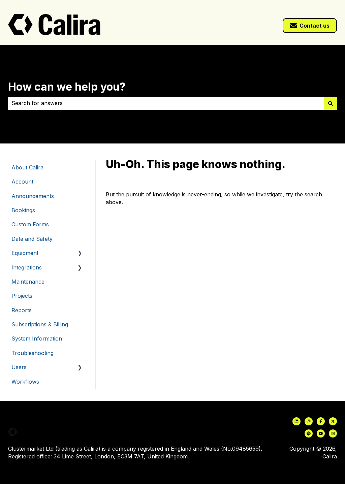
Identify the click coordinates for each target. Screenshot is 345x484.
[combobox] (166, 103)
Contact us (315, 25)
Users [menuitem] (19, 367)
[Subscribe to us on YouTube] (321, 433)
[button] (79, 253)
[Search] (330, 103)
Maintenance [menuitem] (27, 281)
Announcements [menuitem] (32, 196)
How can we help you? (67, 86)
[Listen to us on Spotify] (309, 433)
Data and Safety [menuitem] (32, 238)
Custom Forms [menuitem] (30, 224)
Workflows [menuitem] (25, 381)
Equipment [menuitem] (24, 253)
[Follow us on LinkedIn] (296, 421)
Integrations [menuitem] (26, 267)
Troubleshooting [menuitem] (32, 353)
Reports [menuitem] (21, 310)
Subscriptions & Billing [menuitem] (39, 324)
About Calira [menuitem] (27, 167)
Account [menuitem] (22, 181)
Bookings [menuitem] (23, 210)
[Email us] (333, 433)
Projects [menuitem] (21, 295)
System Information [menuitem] (36, 338)
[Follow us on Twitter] (333, 421)
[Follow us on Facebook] (321, 421)
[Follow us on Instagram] (309, 421)
